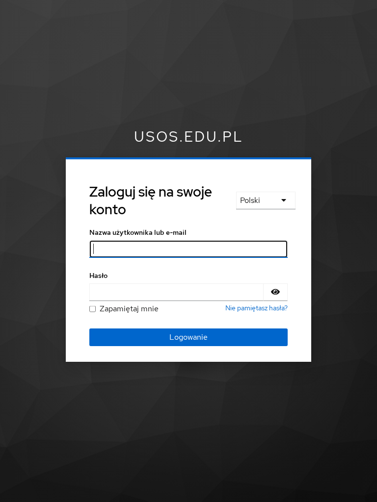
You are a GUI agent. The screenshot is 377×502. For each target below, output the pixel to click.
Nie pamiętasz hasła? (256, 307)
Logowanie (188, 337)
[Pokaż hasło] (275, 292)
